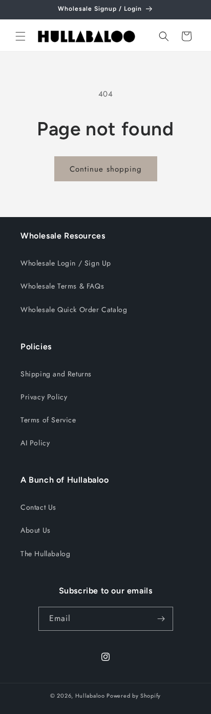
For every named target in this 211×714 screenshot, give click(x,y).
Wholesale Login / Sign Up (65, 263)
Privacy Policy (43, 397)
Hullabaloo (90, 696)
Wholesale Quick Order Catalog (73, 309)
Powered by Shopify (134, 696)
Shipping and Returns (56, 374)
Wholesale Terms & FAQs (62, 286)
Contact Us (38, 507)
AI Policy (35, 443)
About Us (35, 530)
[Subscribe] (161, 619)
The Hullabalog (45, 554)
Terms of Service (48, 420)
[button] (20, 36)
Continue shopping (106, 169)
